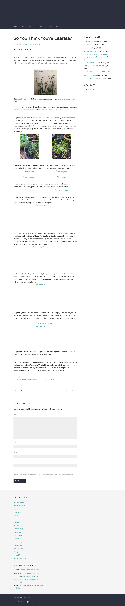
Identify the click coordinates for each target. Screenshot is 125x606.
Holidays (16, 522)
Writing (16, 552)
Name (16, 443)
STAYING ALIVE (89, 45)
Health (16, 516)
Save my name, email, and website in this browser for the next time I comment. (43, 474)
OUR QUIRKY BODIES (91, 75)
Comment (17, 414)
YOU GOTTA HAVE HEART (92, 63)
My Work (29, 26)
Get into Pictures (20, 391)
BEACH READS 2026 (90, 41)
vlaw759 (38, 44)
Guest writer (17, 512)
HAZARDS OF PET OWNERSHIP (94, 66)
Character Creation (20, 506)
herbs (17, 380)
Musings (16, 525)
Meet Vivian (39, 26)
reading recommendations (30, 380)
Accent (35, 602)
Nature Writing (18, 529)
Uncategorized (18, 545)
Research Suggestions (21, 542)
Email (16, 452)
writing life (17, 555)
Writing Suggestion (20, 558)
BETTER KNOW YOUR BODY (93, 78)
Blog (22, 26)
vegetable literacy (48, 380)
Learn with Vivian (52, 26)
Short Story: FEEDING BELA (93, 72)
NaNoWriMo (88, 48)
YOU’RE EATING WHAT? (91, 51)
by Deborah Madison (46, 57)
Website (17, 462)
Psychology (17, 532)
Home (15, 26)
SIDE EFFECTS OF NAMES (32, 576)
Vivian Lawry (17, 580)
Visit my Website (19, 548)
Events (16, 509)
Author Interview (19, 502)
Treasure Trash (71, 391)
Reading (18, 376)
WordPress (23, 602)
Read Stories (18, 535)
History (16, 519)
